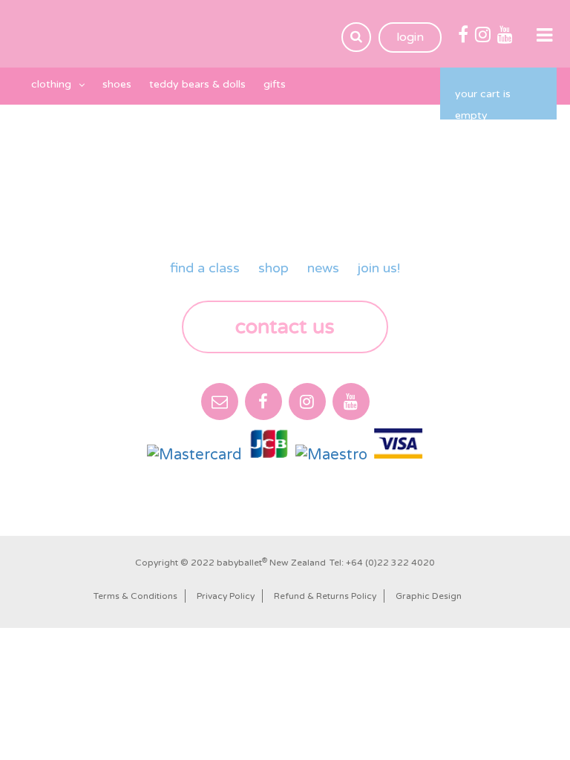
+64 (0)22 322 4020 (390, 562)
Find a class (205, 268)
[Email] (219, 401)
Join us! (379, 268)
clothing (51, 84)
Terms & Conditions (135, 596)
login (410, 37)
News (323, 268)
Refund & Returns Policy (325, 596)
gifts (274, 84)
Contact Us (285, 327)
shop (273, 268)
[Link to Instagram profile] (483, 35)
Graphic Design (429, 596)
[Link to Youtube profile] (505, 35)
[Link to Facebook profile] (463, 35)
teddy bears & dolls (197, 84)
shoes (116, 84)
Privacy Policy (226, 596)
